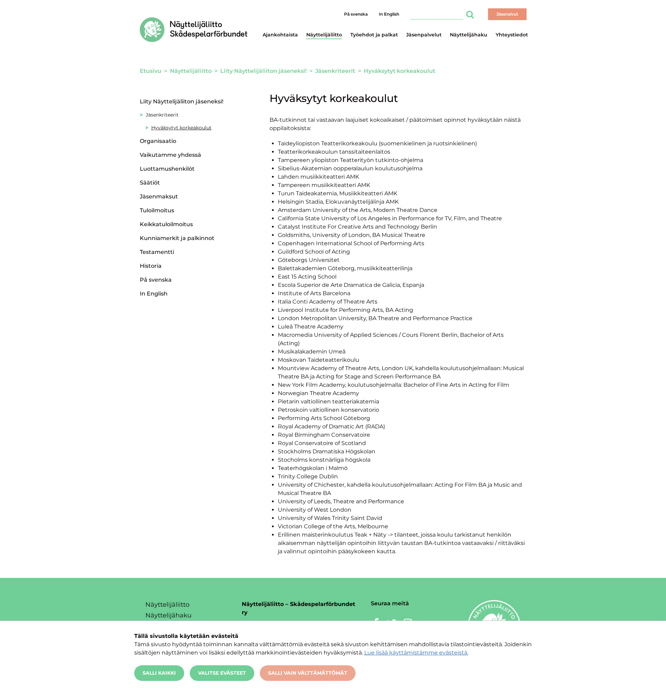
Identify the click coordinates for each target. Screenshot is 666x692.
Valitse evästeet (222, 673)
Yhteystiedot (512, 35)
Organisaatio (158, 141)
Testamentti (157, 252)
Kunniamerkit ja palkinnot (177, 238)
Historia (151, 266)
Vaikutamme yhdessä (170, 155)
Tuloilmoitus (157, 210)
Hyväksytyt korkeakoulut (181, 128)
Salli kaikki (159, 673)
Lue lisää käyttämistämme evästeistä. (416, 652)
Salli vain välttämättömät (307, 673)
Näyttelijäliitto (324, 35)
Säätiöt (150, 182)
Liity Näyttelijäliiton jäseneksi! (181, 101)
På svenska (356, 14)
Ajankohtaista (280, 35)
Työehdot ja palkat (374, 35)
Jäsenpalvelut (424, 35)
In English (389, 14)
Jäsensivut (507, 14)
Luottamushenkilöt (167, 168)
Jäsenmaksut (159, 196)
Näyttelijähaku (468, 35)
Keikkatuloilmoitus (166, 224)
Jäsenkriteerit (162, 115)
